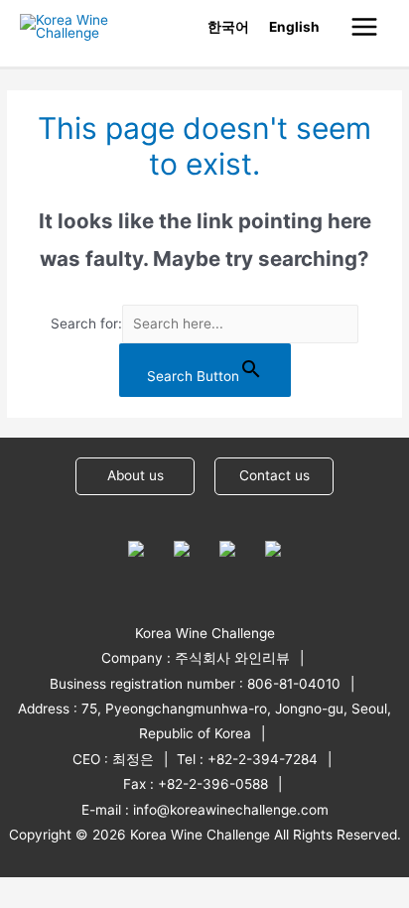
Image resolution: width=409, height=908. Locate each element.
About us (135, 475)
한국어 (228, 27)
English (294, 27)
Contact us (274, 475)
